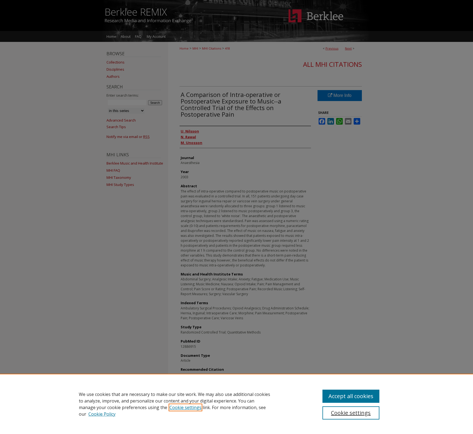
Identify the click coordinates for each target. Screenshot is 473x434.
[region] (236, 404)
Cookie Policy (102, 414)
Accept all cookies (350, 396)
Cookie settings (185, 407)
